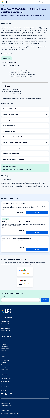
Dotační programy (5, 369)
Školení (3, 5)
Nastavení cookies (5, 410)
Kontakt (2, 364)
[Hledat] (40, 2)
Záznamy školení (4, 346)
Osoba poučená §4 (5, 323)
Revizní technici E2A (5, 326)
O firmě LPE (3, 362)
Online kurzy (3, 342)
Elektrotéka (3, 344)
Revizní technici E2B (5, 328)
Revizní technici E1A (5, 330)
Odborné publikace (5, 348)
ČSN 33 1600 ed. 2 (5, 350)
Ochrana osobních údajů (6, 405)
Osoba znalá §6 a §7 (5, 321)
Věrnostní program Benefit (6, 367)
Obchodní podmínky (5, 403)
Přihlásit (45, 300)
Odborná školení (4, 340)
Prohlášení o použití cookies (7, 408)
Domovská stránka (5, 360)
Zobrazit (37, 212)
